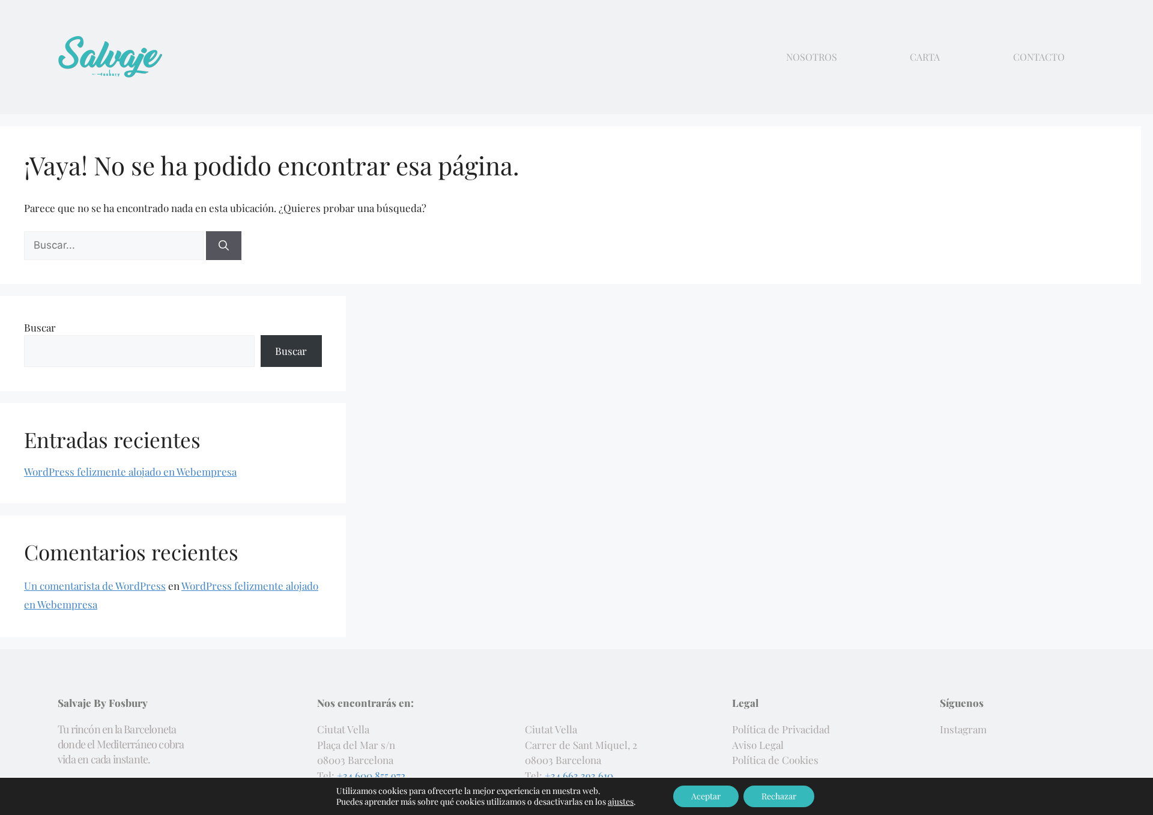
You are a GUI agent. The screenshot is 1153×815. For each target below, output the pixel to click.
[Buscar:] (115, 244)
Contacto (1039, 57)
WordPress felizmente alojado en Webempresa (130, 471)
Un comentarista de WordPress (95, 585)
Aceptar (706, 796)
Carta (925, 57)
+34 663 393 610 (579, 775)
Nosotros (811, 57)
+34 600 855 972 (371, 775)
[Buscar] (223, 245)
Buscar (40, 327)
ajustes (621, 801)
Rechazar (778, 796)
